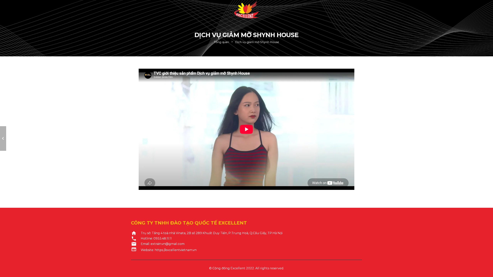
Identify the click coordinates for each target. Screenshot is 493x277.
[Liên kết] (246, 9)
